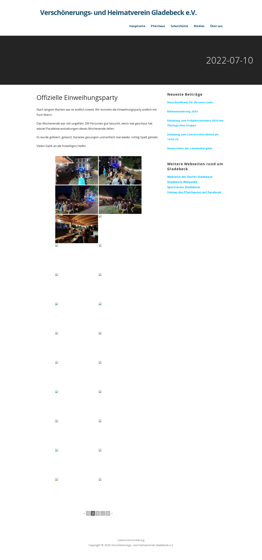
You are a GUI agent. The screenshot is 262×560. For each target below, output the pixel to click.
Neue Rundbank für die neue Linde (190, 102)
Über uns (216, 26)
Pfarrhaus (158, 26)
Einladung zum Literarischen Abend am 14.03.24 (193, 137)
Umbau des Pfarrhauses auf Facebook (194, 192)
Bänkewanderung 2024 (182, 111)
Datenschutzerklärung (131, 540)
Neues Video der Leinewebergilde (189, 148)
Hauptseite (137, 26)
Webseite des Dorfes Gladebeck (190, 177)
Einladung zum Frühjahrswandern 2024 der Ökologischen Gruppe (195, 123)
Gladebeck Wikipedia (182, 182)
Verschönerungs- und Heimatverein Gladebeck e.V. (118, 12)
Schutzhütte (179, 26)
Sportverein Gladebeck (183, 187)
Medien (199, 26)
